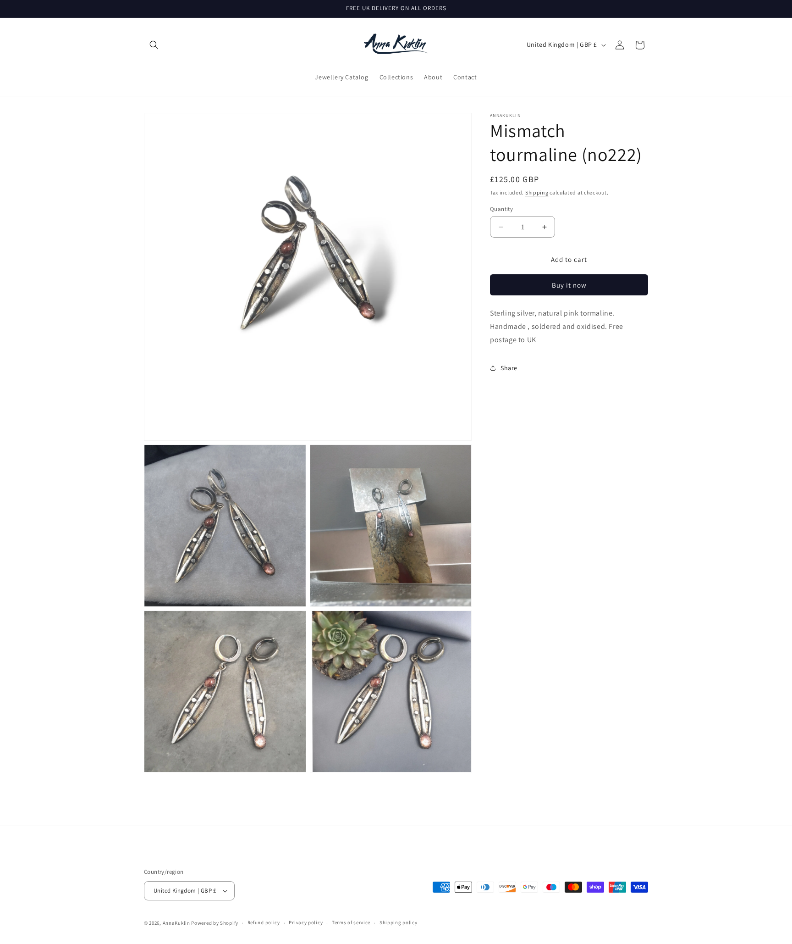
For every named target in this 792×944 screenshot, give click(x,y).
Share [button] (508, 368)
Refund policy (264, 922)
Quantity (501, 209)
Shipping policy (399, 922)
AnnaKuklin (176, 923)
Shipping (537, 192)
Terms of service (351, 922)
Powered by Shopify (214, 923)
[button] (154, 45)
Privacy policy (306, 922)
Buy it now (569, 285)
